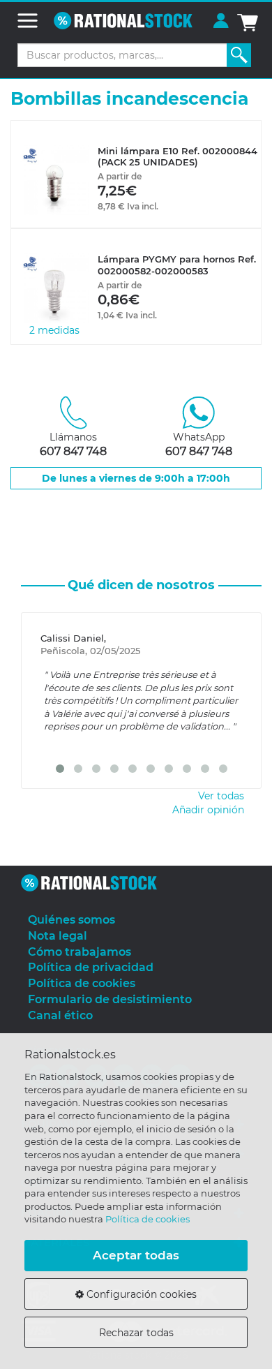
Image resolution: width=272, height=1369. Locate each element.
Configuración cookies (140, 1294)
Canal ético (60, 1015)
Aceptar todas (136, 1255)
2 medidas (54, 330)
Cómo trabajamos (79, 952)
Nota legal (57, 935)
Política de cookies (147, 1218)
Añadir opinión (208, 810)
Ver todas (221, 796)
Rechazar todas (136, 1332)
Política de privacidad (90, 967)
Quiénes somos (71, 919)
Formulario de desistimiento (110, 999)
